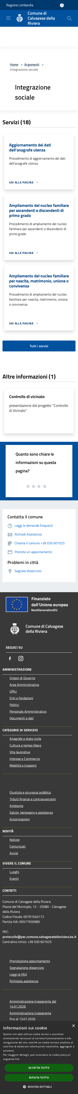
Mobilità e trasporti (23, 765)
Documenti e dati (22, 718)
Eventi (14, 878)
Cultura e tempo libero (25, 745)
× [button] (73, 1025)
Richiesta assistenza (24, 981)
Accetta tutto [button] (39, 1068)
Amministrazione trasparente (30, 1013)
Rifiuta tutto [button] (39, 1077)
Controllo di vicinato (27, 396)
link (17, 1059)
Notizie (15, 839)
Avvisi (14, 853)
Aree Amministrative (24, 684)
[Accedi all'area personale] (62, 5)
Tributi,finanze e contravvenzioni (33, 799)
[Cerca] (69, 18)
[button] (39, 1086)
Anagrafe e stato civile (25, 738)
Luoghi (14, 871)
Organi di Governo (22, 677)
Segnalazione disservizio (27, 967)
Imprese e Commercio (25, 758)
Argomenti (31, 64)
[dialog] (39, 1057)
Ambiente (16, 805)
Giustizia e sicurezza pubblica (30, 792)
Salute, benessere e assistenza (31, 812)
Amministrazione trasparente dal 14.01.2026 (33, 1004)
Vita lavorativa (20, 752)
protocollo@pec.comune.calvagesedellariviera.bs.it (39, 936)
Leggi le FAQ (18, 974)
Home (14, 64)
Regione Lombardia (19, 5)
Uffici (13, 691)
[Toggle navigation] (8, 17)
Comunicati (18, 846)
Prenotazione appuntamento (30, 960)
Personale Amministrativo (28, 711)
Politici (14, 704)
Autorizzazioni (20, 819)
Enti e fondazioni (21, 698)
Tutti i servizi (39, 345)
